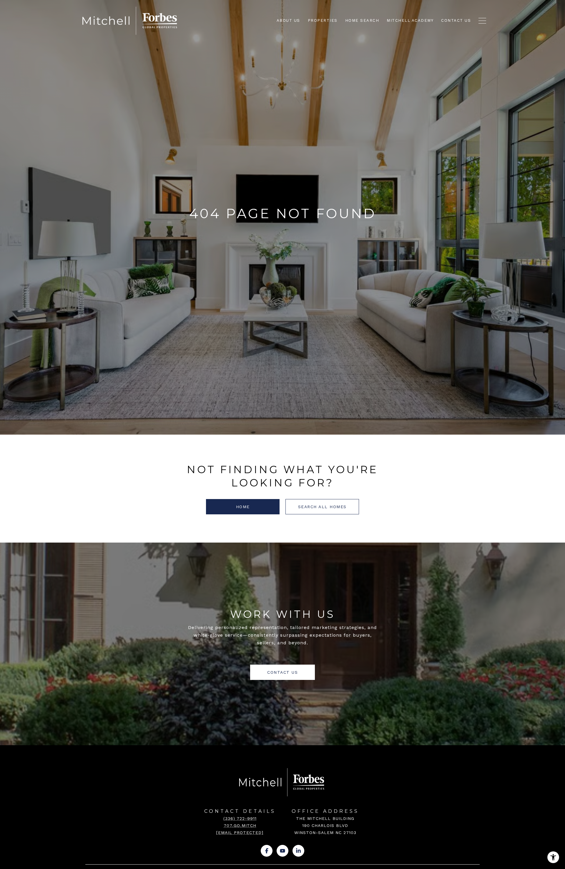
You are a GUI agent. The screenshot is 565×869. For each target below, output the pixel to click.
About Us (288, 20)
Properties (323, 20)
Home (243, 506)
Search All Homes (322, 506)
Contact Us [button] (282, 672)
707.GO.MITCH (240, 825)
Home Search (362, 20)
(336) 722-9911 (240, 818)
